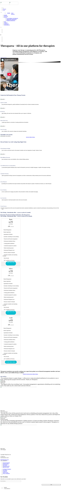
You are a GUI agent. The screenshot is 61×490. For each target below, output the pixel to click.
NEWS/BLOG (7, 24)
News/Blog (5, 470)
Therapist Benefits (6, 462)
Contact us (5, 471)
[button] (30, 137)
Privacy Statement (6, 473)
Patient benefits (6, 463)
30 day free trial (3, 57)
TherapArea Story (6, 466)
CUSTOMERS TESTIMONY (12, 18)
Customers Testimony (7, 469)
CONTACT (6, 23)
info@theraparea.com (4, 459)
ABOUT (5, 22)
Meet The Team (6, 467)
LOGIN (4, 10)
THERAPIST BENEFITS (11, 19)
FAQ (5, 21)
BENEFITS (5, 17)
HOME (5, 15)
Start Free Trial (11, 262)
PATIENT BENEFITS (10, 20)
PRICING (6, 16)
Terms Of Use (5, 472)
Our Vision (5, 464)
